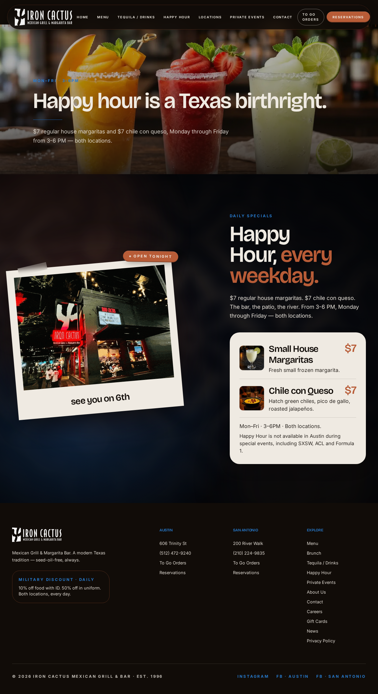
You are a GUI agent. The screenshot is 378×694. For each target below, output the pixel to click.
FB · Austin (292, 676)
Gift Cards (317, 621)
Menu (103, 17)
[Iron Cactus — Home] (43, 17)
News (312, 630)
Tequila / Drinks (136, 17)
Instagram (253, 676)
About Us (316, 592)
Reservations (348, 17)
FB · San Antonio (341, 676)
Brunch (314, 553)
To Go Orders (310, 17)
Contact (282, 17)
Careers (314, 611)
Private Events (247, 17)
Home (83, 17)
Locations (210, 17)
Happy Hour (177, 17)
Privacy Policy (321, 640)
